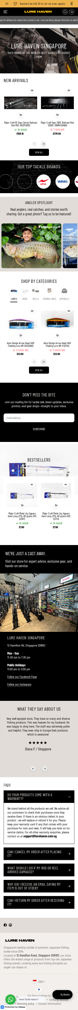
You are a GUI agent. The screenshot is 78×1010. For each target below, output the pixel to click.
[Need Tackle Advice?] (10, 999)
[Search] (65, 11)
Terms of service (58, 999)
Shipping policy (25, 1003)
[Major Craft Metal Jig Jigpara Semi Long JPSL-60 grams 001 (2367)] (22, 495)
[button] (6, 11)
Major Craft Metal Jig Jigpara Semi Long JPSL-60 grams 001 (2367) (22, 516)
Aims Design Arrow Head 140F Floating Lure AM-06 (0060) (20, 344)
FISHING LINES (49, 298)
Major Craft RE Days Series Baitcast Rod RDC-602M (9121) (20, 124)
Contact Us (45, 995)
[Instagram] (10, 925)
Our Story (32, 995)
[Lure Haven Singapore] (38, 12)
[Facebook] (5, 925)
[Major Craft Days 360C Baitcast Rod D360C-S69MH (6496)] (57, 102)
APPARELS (64, 298)
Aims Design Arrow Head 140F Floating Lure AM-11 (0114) (57, 344)
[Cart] (71, 11)
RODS (24, 298)
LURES (14, 298)
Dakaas (21, 1007)
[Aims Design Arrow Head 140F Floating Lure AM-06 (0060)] (20, 323)
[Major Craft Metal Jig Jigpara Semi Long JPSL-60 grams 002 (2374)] (56, 495)
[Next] (43, 144)
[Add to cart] (20, 115)
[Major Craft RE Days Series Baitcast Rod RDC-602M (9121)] (20, 102)
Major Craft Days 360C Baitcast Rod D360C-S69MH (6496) (57, 124)
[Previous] (34, 144)
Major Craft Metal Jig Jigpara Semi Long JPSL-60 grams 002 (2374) (56, 516)
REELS (36, 298)
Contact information (49, 1003)
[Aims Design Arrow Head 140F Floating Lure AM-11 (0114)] (57, 323)
